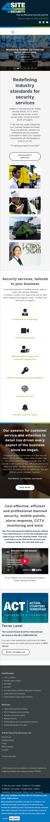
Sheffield (5, 789)
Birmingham (16, 792)
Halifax (36, 789)
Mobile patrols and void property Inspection (21, 722)
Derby (25, 792)
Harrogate (35, 785)
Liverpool (38, 792)
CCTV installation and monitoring (16, 712)
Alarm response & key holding (15, 709)
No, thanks (14, 818)
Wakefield (6, 792)
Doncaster (15, 789)
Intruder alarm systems (12, 681)
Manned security (10, 719)
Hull (31, 792)
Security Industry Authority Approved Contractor (22, 690)
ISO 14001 (8, 684)
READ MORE (25, 487)
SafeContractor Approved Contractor (18, 697)
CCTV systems (9, 677)
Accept (5, 818)
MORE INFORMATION (15, 652)
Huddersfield (26, 789)
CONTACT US (25, 57)
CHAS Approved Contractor (14, 694)
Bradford (26, 785)
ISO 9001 (7, 687)
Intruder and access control (14, 715)
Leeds (18, 785)
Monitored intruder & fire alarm (15, 725)
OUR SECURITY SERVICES (25, 156)
